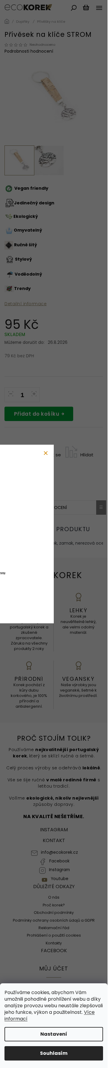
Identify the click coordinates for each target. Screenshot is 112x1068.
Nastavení (53, 1034)
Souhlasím (53, 1053)
